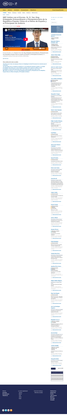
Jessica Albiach (54, 217)
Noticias (7, 14)
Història (20, 392)
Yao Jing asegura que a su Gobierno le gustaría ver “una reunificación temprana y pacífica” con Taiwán (24, 66)
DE (58, 17)
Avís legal (52, 398)
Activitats (16, 10)
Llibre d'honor (53, 395)
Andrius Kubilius (55, 345)
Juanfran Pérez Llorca (56, 266)
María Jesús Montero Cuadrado (55, 145)
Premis (51, 394)
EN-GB (61, 17)
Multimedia (6, 58)
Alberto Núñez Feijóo (55, 55)
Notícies (10, 10)
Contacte (52, 400)
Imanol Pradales (54, 158)
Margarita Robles (55, 359)
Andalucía (28, 12)
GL (57, 17)
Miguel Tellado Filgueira (56, 280)
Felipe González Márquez (56, 121)
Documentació (24, 10)
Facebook (3, 410)
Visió (20, 395)
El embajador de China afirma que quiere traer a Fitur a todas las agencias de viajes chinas (21, 69)
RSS (11, 410)
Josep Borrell (54, 178)
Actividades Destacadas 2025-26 (56, 35)
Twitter (6, 410)
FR (51, 19)
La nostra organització (23, 391)
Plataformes (53, 392)
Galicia (23, 12)
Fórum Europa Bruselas (57, 10)
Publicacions (53, 391)
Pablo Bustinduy (54, 241)
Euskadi (19, 12)
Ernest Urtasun (54, 204)
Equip (20, 398)
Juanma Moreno (54, 229)
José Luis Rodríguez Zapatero (55, 307)
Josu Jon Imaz (54, 333)
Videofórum (33, 10)
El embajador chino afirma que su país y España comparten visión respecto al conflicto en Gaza (22, 67)
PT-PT (54, 19)
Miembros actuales (39, 392)
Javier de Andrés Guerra (56, 67)
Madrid (9, 12)
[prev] (52, 369)
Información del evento (57, 51)
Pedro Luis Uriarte (55, 168)
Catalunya (14, 12)
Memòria (52, 397)
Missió (20, 394)
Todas (4, 12)
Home (4, 10)
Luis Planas (53, 132)
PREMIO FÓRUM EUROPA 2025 (55, 42)
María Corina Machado (56, 110)
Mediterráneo (34, 12)
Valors (20, 397)
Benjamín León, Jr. (55, 319)
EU (55, 17)
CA (53, 17)
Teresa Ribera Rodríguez (56, 78)
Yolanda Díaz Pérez (55, 253)
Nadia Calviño (54, 192)
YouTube (8, 410)
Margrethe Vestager (55, 94)
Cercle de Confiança (38, 391)
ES (51, 17)
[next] (54, 369)
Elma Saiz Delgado (55, 293)
